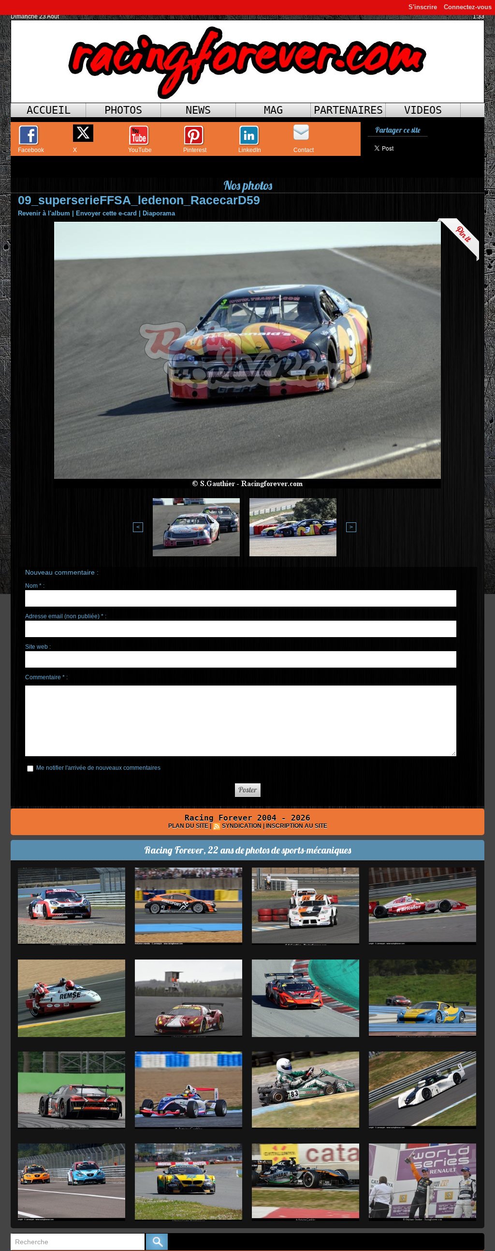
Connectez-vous (468, 7)
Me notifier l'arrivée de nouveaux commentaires (98, 767)
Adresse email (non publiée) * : (65, 616)
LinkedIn (249, 150)
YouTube (140, 150)
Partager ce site (397, 130)
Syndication (242, 826)
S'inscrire (422, 7)
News (198, 110)
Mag (273, 110)
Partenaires (348, 110)
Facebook (31, 150)
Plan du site (188, 826)
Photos (123, 110)
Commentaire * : (46, 677)
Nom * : (34, 585)
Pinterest (194, 150)
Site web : (38, 646)
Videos (423, 110)
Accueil (49, 110)
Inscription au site (296, 826)
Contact (303, 150)
